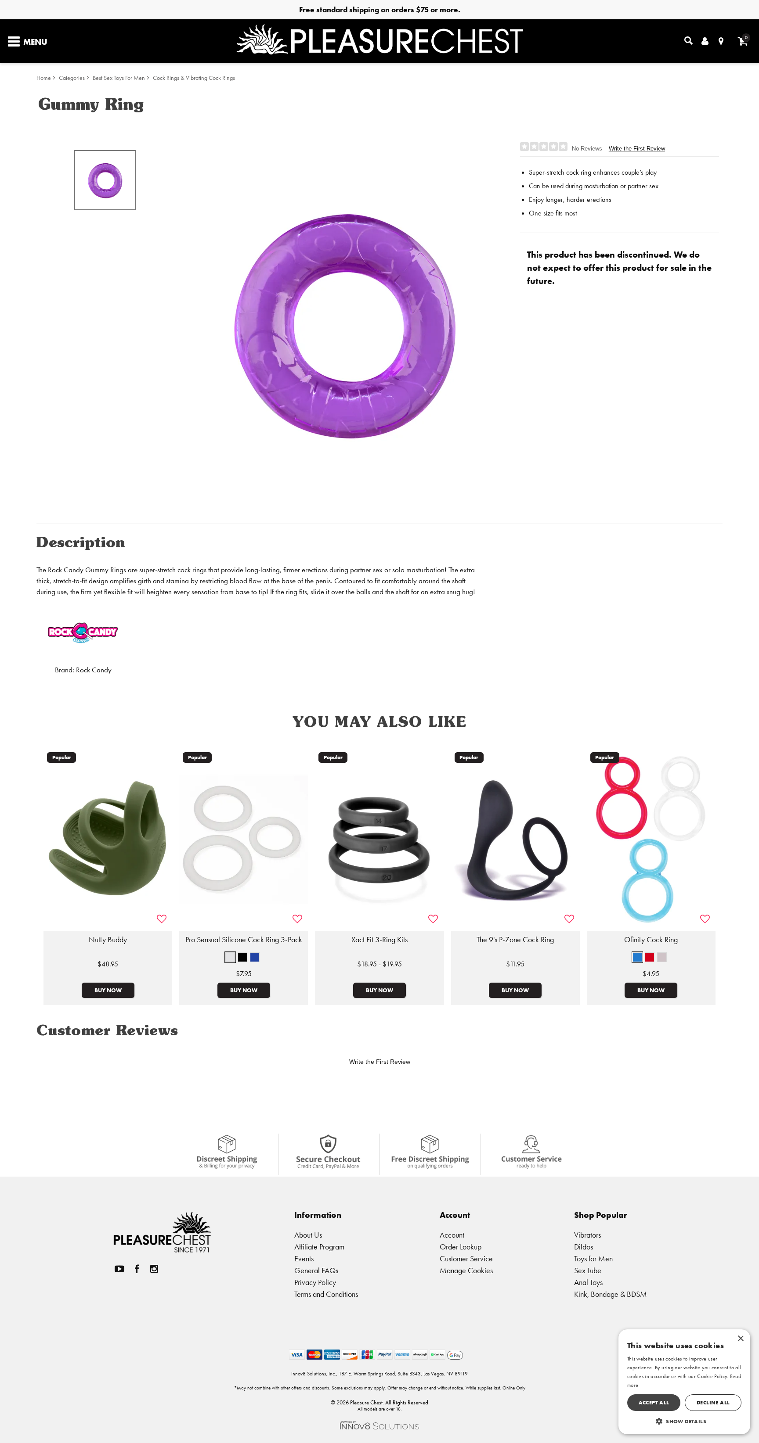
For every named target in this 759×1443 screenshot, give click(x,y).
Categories (72, 78)
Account (452, 1234)
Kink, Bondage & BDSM (610, 1294)
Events (304, 1258)
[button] (230, 957)
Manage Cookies (466, 1270)
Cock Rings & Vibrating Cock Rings (194, 78)
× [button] (740, 1338)
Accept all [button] (654, 1402)
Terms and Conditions (326, 1294)
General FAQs (316, 1270)
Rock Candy (94, 670)
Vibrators (587, 1234)
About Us (308, 1234)
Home (43, 78)
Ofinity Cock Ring (651, 939)
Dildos (583, 1246)
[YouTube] (119, 1268)
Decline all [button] (713, 1402)
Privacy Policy (315, 1282)
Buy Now (108, 990)
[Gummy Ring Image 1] (345, 323)
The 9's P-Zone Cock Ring (515, 939)
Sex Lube (587, 1270)
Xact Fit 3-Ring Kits (379, 939)
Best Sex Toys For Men (119, 78)
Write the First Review (637, 148)
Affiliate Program (319, 1246)
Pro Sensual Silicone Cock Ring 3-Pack (243, 939)
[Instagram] (154, 1268)
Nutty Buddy (108, 939)
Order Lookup (460, 1246)
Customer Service (466, 1258)
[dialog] (684, 1381)
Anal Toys (588, 1282)
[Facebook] (137, 1268)
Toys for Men (593, 1258)
